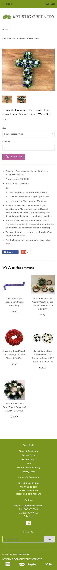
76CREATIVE (36, 559)
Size (4, 128)
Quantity (6, 141)
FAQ (28, 463)
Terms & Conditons (28, 451)
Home (5, 29)
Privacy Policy (28, 455)
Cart (52, 4)
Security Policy (28, 459)
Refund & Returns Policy (28, 467)
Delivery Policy (28, 471)
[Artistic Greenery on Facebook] (28, 524)
